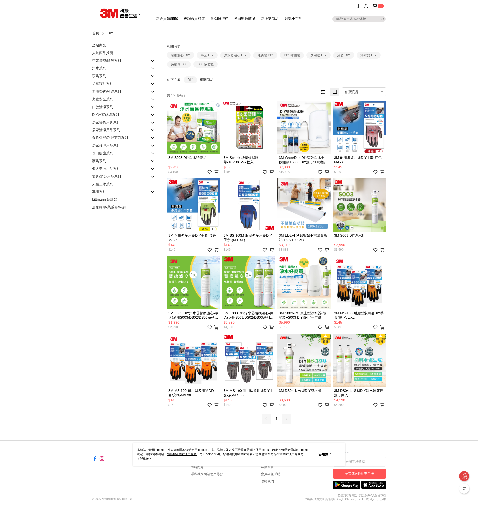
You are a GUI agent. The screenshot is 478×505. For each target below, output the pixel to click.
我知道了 (325, 454)
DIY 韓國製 (292, 55)
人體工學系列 (102, 184)
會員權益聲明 (270, 474)
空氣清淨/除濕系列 (106, 61)
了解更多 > (144, 458)
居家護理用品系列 (106, 145)
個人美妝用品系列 (106, 169)
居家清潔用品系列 (106, 130)
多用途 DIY (318, 55)
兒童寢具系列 (102, 84)
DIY (110, 33)
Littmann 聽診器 (104, 199)
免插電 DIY (179, 64)
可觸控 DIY (265, 55)
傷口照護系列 (102, 153)
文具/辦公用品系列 (106, 176)
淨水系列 (99, 68)
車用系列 (99, 192)
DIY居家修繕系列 (105, 115)
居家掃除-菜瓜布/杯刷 (109, 207)
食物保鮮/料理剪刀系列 (110, 138)
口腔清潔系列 (102, 107)
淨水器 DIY (368, 55)
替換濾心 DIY (180, 55)
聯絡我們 (267, 481)
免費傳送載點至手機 (359, 474)
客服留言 (267, 467)
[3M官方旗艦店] (119, 13)
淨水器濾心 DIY (235, 55)
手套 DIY (207, 55)
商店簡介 (197, 467)
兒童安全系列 (102, 99)
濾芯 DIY (343, 55)
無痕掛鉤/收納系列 (106, 91)
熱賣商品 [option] (352, 92)
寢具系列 (99, 76)
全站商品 (99, 45)
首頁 (95, 33)
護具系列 (99, 161)
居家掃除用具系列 (106, 122)
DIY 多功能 (205, 64)
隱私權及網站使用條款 (207, 474)
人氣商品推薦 (102, 53)
